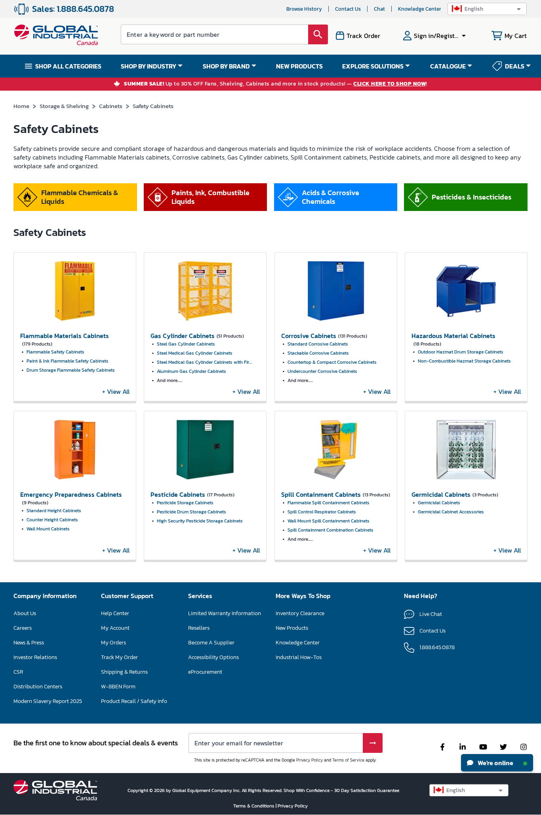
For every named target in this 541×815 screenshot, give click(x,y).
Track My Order (119, 657)
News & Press (28, 642)
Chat (379, 9)
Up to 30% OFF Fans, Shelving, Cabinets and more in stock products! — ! (275, 84)
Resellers (199, 628)
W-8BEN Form (118, 686)
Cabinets (110, 105)
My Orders (113, 642)
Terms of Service (348, 760)
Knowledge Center (419, 9)
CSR (18, 672)
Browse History (304, 9)
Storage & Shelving (64, 105)
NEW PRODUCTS (299, 66)
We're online (494, 763)
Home (21, 105)
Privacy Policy (309, 760)
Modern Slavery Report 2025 (47, 701)
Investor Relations (35, 657)
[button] (487, 9)
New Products (292, 628)
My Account (115, 628)
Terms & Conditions (254, 805)
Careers (22, 628)
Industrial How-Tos (299, 657)
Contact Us (348, 9)
